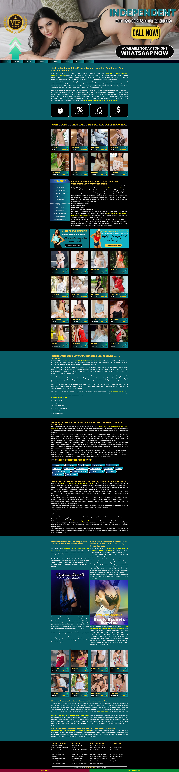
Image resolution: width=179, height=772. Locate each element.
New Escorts (58, 465)
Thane (119, 468)
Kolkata (78, 61)
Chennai (67, 61)
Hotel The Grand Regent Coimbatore (79, 763)
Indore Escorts (60, 207)
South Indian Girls (80, 471)
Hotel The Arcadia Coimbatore (97, 745)
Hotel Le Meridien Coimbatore (58, 758)
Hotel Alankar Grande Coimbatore (98, 754)
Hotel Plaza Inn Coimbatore (116, 747)
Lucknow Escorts (60, 190)
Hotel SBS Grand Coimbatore (116, 754)
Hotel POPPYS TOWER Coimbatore (79, 754)
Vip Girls (57, 468)
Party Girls (68, 468)
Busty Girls (71, 465)
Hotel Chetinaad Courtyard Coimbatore (116, 757)
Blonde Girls (112, 465)
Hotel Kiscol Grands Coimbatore (78, 760)
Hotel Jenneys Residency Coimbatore (77, 746)
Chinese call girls (97, 471)
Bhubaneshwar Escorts (60, 219)
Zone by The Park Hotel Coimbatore (79, 749)
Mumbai (17, 61)
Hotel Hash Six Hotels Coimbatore (78, 752)
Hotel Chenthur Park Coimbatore (97, 747)
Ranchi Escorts (60, 196)
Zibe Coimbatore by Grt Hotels (97, 763)
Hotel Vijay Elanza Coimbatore (117, 760)
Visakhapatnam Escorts (60, 213)
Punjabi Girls (82, 468)
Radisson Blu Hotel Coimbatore (58, 749)
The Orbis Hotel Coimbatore (96, 760)
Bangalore (28, 61)
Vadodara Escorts (60, 193)
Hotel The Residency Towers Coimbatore (57, 755)
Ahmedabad (54, 61)
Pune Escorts (60, 184)
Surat (88, 61)
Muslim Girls (84, 465)
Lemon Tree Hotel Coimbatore (58, 760)
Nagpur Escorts (60, 210)
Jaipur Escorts (60, 187)
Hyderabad (41, 61)
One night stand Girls (61, 471)
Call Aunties (96, 468)
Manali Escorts (60, 199)
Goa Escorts (60, 205)
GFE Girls (108, 468)
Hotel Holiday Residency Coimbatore (98, 756)
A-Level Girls (98, 465)
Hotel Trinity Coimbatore (76, 758)
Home (6, 61)
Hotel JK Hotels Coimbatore (116, 749)
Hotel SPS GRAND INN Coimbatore (98, 758)
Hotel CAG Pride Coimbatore (116, 752)
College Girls (71, 474)
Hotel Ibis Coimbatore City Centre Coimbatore (98, 751)
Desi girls (111, 471)
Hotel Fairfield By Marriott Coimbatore (59, 752)
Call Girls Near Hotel (90, 767)
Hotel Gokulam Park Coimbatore (58, 763)
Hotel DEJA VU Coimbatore (77, 756)
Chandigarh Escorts (60, 202)
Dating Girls (58, 474)
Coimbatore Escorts (60, 216)
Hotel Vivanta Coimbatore (57, 745)
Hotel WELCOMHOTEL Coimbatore (59, 747)
